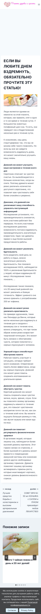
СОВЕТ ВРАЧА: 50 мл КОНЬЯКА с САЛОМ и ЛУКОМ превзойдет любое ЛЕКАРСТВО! (30, 500)
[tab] (16, 585)
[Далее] (34, 557)
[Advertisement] (20, 30)
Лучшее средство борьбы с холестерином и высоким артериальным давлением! (10, 500)
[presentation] (20, 543)
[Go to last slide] (6, 557)
